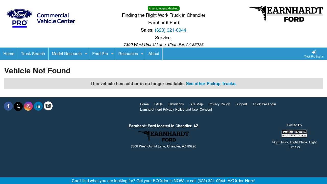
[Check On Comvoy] (48, 106)
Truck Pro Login (264, 103)
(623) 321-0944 (170, 29)
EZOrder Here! (241, 180)
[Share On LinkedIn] (38, 106)
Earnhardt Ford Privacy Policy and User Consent (176, 109)
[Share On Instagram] (28, 106)
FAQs (158, 103)
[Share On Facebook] (8, 106)
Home (144, 103)
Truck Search (33, 53)
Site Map (196, 103)
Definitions (176, 103)
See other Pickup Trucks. (211, 83)
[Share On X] (18, 106)
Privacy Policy (219, 103)
